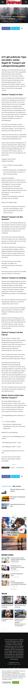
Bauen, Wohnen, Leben (6, 603)
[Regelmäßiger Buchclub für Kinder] (7, 614)
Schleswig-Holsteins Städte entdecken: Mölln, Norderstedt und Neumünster (18, 559)
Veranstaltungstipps (6, 617)
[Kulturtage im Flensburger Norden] (5, 498)
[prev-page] (3, 512)
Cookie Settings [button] (7, 682)
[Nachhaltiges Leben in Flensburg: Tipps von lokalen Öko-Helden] (5, 568)
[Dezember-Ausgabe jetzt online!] (5, 575)
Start (2, 5)
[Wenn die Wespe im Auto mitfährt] (5, 491)
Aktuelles (6, 5)
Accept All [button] (15, 682)
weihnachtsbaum (20, 467)
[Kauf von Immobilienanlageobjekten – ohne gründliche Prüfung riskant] (5, 583)
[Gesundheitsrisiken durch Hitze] (5, 506)
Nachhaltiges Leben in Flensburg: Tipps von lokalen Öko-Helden (17, 567)
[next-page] (5, 512)
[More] (22, 28)
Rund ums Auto (18, 603)
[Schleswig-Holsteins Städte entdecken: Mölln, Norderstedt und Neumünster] (5, 560)
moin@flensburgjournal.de (14, 664)
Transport (12, 467)
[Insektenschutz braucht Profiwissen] (7, 600)
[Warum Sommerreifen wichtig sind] (21, 600)
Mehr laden (13, 589)
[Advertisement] (14, 42)
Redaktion (5, 21)
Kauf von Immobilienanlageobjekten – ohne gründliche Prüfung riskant (18, 583)
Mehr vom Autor (17, 486)
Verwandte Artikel (6, 486)
